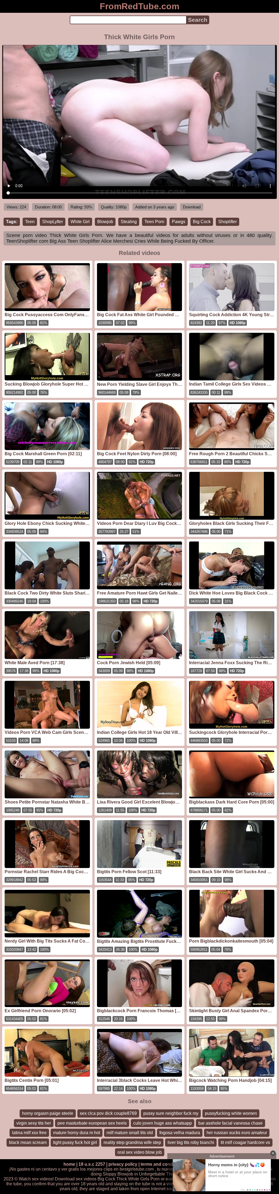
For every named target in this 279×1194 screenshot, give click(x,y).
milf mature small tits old (130, 1132)
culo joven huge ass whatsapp (162, 1123)
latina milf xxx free (29, 1132)
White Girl (80, 221)
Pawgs (178, 221)
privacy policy (122, 1164)
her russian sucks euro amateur (237, 1132)
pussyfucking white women (231, 1113)
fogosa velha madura (179, 1132)
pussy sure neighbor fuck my (170, 1113)
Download (192, 207)
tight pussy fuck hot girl (75, 1142)
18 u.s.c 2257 (91, 1164)
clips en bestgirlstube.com (129, 1169)
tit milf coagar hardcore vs (245, 1142)
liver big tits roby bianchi (191, 1142)
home (69, 1164)
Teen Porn (154, 221)
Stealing (129, 221)
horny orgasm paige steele (47, 1113)
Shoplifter (227, 221)
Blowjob (105, 221)
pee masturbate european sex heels (92, 1123)
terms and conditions (162, 1164)
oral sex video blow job (139, 1152)
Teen (30, 221)
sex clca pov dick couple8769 (108, 1113)
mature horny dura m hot (76, 1132)
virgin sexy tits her (33, 1123)
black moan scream (28, 1142)
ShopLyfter (52, 221)
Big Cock (202, 221)
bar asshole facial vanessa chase (230, 1123)
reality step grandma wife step (132, 1142)
